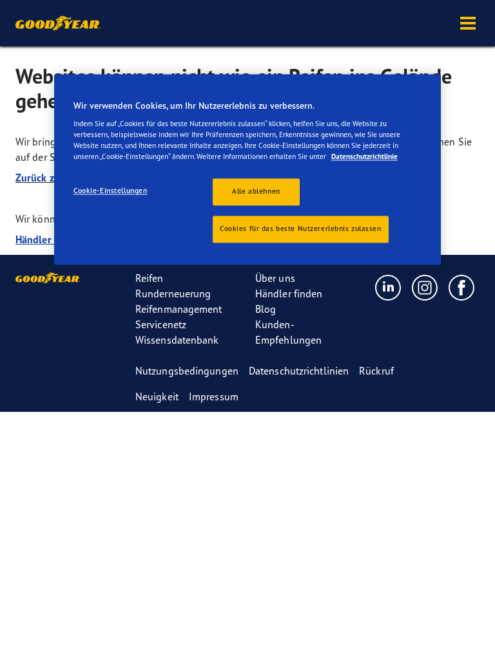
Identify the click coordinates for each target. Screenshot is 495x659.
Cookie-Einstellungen (110, 191)
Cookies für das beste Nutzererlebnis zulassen (301, 229)
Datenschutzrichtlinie (364, 157)
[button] (468, 23)
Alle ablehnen (256, 191)
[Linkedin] (388, 287)
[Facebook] (462, 287)
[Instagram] (425, 287)
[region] (247, 169)
